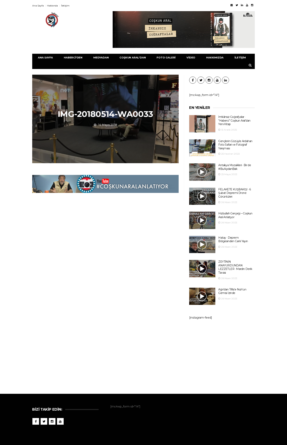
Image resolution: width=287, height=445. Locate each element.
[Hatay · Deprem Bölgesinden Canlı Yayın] (202, 244)
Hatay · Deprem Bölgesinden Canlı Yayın (233, 239)
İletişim (65, 5)
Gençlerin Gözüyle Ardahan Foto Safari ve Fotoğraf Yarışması (235, 144)
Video (190, 57)
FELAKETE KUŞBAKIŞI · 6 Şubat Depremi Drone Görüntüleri (234, 193)
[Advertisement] (222, 354)
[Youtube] (247, 5)
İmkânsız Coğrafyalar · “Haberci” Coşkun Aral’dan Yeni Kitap (234, 120)
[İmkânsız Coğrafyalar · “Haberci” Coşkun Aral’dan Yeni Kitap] (202, 124)
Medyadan (101, 57)
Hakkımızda (215, 57)
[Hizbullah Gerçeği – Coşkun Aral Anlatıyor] (202, 220)
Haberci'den (73, 57)
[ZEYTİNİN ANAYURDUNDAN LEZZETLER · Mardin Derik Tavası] (202, 268)
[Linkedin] (242, 5)
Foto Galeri (166, 57)
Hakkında (52, 5)
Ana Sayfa (38, 5)
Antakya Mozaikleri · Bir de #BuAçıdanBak (234, 167)
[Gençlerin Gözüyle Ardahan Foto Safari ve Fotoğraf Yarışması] (202, 148)
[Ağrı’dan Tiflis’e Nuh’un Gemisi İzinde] (202, 296)
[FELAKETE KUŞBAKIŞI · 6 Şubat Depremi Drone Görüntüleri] (202, 196)
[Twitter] (237, 5)
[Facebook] (232, 5)
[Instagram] (252, 5)
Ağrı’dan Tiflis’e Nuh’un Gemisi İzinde (232, 291)
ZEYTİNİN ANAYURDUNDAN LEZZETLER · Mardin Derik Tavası (235, 267)
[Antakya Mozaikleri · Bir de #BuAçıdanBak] (202, 172)
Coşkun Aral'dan (132, 57)
